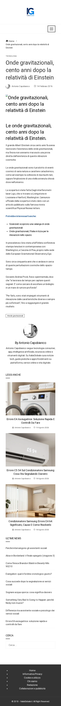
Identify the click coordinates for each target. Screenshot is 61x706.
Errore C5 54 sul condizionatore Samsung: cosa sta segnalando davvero (31, 472)
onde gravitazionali (15, 316)
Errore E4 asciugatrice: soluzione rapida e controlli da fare (31, 421)
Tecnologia (11, 56)
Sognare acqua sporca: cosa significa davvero (29, 592)
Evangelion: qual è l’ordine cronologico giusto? (29, 573)
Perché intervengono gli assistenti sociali (26, 548)
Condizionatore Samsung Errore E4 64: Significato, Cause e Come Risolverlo (30, 523)
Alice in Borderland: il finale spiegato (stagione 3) (30, 555)
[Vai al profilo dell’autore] (30, 330)
